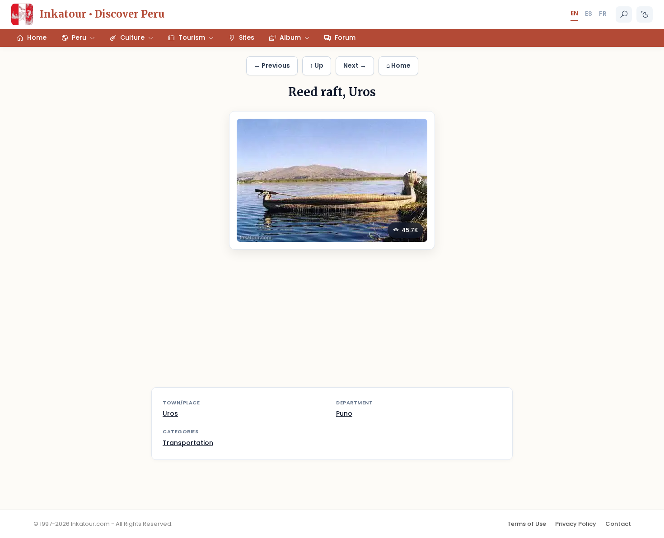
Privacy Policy (575, 523)
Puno (344, 413)
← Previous (272, 65)
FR (603, 13)
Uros (170, 413)
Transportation (188, 442)
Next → (354, 65)
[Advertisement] (332, 324)
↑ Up (316, 65)
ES (588, 13)
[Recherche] (624, 14)
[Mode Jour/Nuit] (644, 14)
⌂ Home (398, 65)
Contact (618, 523)
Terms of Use (526, 523)
